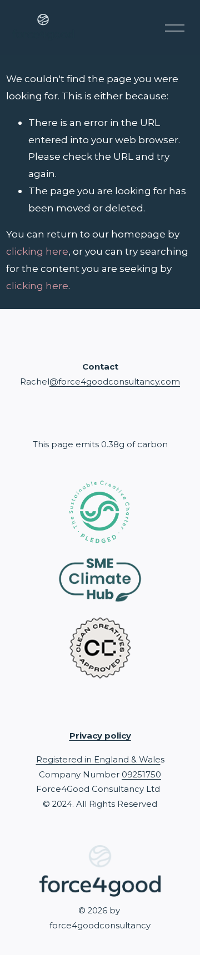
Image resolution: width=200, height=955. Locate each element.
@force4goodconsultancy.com (114, 382)
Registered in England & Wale (98, 760)
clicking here (37, 251)
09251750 (141, 775)
